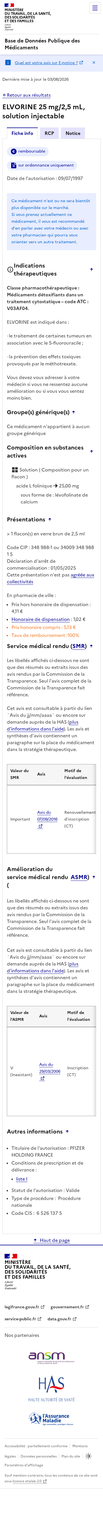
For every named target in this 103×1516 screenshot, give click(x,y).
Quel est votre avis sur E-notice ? (46, 63)
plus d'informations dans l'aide (42, 725)
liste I (21, 1178)
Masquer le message (93, 62)
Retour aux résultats (29, 95)
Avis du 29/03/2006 (49, 1068)
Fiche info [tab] (22, 133)
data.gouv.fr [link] (59, 1319)
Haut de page (55, 1240)
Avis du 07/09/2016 (47, 815)
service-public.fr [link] (20, 1319)
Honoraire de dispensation (40, 619)
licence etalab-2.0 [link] (27, 1481)
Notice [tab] (73, 133)
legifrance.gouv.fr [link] (22, 1307)
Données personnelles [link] (39, 1456)
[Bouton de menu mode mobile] (95, 8)
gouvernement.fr (67, 1307)
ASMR (79, 877)
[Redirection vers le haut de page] (93, 269)
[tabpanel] (51, 686)
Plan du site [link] (71, 1456)
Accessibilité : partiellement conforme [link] (36, 1446)
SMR (78, 646)
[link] (51, 44)
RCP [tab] (49, 133)
